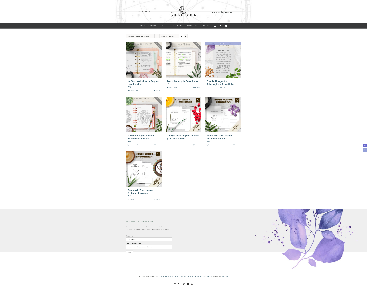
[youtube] (146, 11)
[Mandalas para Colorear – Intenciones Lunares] (144, 114)
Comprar (171, 145)
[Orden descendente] (157, 36)
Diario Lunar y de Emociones (182, 81)
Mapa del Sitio (207, 276)
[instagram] (135, 11)
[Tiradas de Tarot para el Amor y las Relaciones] (183, 114)
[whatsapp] (149, 11)
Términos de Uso (180, 276)
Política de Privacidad (166, 276)
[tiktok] (143, 11)
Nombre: (129, 236)
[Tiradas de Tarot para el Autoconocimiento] (223, 114)
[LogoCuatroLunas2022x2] (183, 4)
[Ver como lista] (186, 36)
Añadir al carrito (134, 90)
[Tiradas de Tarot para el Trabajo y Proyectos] (144, 169)
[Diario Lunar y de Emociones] (183, 60)
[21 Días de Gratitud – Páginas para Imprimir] (144, 60)
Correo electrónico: (133, 243)
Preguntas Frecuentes (194, 276)
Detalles (157, 90)
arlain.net (225, 276)
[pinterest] (139, 11)
